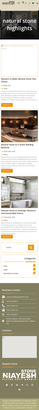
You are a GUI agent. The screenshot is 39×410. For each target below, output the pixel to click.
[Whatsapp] (27, 385)
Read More (6, 105)
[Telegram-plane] (22, 385)
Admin (5, 89)
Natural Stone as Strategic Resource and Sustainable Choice (18, 212)
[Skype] (19, 389)
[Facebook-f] (12, 385)
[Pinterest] (6, 385)
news (5, 269)
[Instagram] (32, 385)
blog (5, 266)
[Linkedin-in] (17, 385)
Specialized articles (11, 273)
